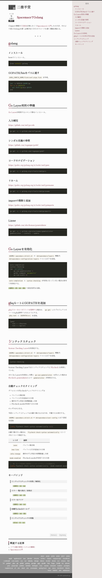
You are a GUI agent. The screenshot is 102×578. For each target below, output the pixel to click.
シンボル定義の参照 (81, 20)
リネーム (78, 25)
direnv (42, 561)
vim (60, 570)
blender (29, 559)
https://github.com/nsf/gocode (21, 125)
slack (23, 568)
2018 (57, 556)
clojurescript (57, 559)
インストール (79, 9)
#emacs (54, 535)
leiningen (35, 566)
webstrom (66, 570)
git (17, 563)
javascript (15, 566)
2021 (42, 556)
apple (10, 559)
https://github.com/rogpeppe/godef (23, 145)
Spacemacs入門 (16, 550)
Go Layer (12, 112)
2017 (63, 556)
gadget (8, 563)
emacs (63, 561)
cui (25, 561)
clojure (49, 559)
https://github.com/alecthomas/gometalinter (27, 225)
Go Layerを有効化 (80, 33)
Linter (77, 31)
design (36, 561)
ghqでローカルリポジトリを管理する (22, 310)
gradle (44, 563)
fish (68, 561)
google (33, 563)
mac (41, 566)
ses (19, 568)
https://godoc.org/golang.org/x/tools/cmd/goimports (31, 205)
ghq (14, 563)
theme (67, 568)
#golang (62, 535)
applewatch (17, 559)
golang (27, 563)
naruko (46, 566)
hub (48, 563)
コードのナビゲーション (83, 22)
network (53, 566)
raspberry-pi (9, 568)
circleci (43, 559)
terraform (60, 568)
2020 (47, 556)
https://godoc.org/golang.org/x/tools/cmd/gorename (31, 185)
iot (63, 563)
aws (24, 559)
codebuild (7, 561)
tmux (49, 570)
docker (48, 561)
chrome (36, 559)
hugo (53, 563)
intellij (58, 563)
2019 (52, 556)
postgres (67, 566)
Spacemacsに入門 (44, 26)
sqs (49, 568)
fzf (4, 563)
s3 (15, 568)
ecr (58, 561)
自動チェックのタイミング (84, 41)
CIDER (24, 26)
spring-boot (43, 568)
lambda (28, 566)
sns (27, 568)
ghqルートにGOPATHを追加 (84, 36)
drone (54, 561)
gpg (39, 563)
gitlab (22, 563)
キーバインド (79, 44)
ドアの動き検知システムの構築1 (22, 547)
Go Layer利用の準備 (81, 14)
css (22, 561)
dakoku (30, 561)
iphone (67, 563)
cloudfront (66, 559)
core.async (15, 561)
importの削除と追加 (82, 28)
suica (54, 568)
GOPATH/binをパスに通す (85, 12)
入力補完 (78, 17)
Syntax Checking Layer (18, 348)
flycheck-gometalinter (17, 378)
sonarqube (33, 568)
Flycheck (55, 367)
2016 (68, 556)
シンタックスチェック (81, 39)
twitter (55, 570)
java (8, 566)
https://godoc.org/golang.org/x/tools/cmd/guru (28, 165)
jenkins (22, 566)
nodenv (59, 566)
